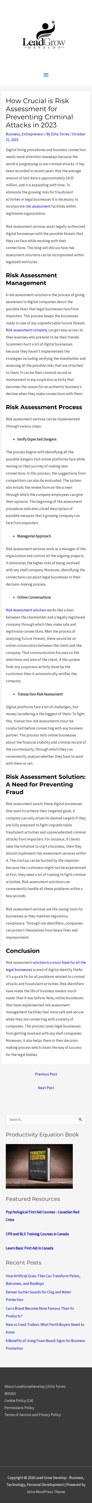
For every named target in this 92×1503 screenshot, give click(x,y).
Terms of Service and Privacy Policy (32, 1414)
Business (13, 134)
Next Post (46, 1087)
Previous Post (46, 1074)
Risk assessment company (26, 330)
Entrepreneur (33, 134)
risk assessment (38, 206)
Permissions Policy (19, 1407)
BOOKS (10, 1393)
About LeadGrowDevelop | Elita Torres (35, 1386)
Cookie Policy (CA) (18, 1400)
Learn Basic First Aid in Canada (29, 1248)
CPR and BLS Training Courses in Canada (37, 1234)
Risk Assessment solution (26, 610)
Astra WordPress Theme (46, 1491)
